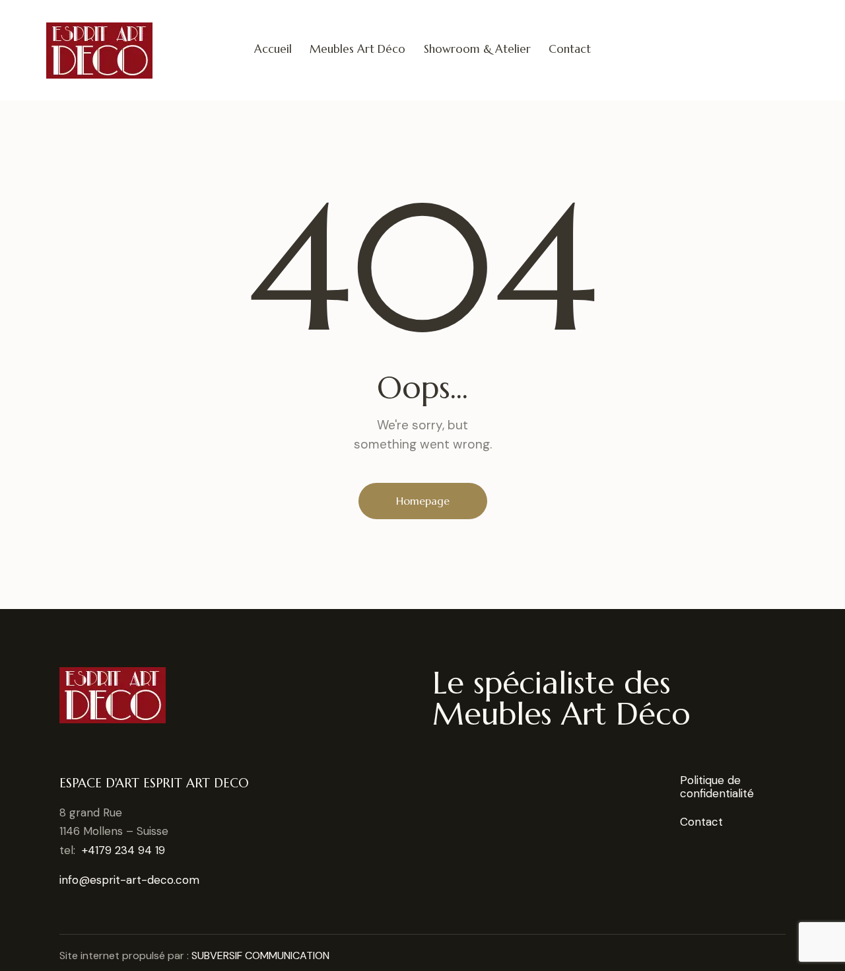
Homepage (423, 500)
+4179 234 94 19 (123, 850)
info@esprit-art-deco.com (129, 880)
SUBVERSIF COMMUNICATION (260, 955)
